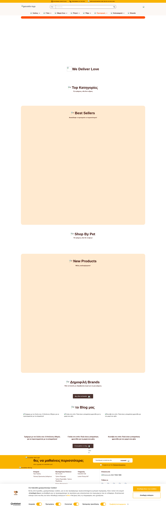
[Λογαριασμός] (140, 6)
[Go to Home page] (30, 7)
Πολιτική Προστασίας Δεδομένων (42, 476)
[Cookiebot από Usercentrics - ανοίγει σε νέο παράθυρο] (15, 504)
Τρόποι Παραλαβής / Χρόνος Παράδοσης (64, 480)
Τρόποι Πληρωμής (61, 476)
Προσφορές (101, 13)
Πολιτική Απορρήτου (119, 465)
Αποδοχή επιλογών (146, 495)
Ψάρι (87, 13)
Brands (133, 13)
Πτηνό (75, 13)
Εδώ (68, 495)
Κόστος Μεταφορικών (62, 483)
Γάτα (47, 13)
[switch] (58, 504)
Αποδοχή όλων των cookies (146, 489)
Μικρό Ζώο (61, 13)
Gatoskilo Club (82, 473)
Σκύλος (35, 13)
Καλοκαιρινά (117, 13)
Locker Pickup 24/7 (83, 476)
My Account (59, 473)
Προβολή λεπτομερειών (118, 504)
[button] (114, 7)
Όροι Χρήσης (37, 473)
